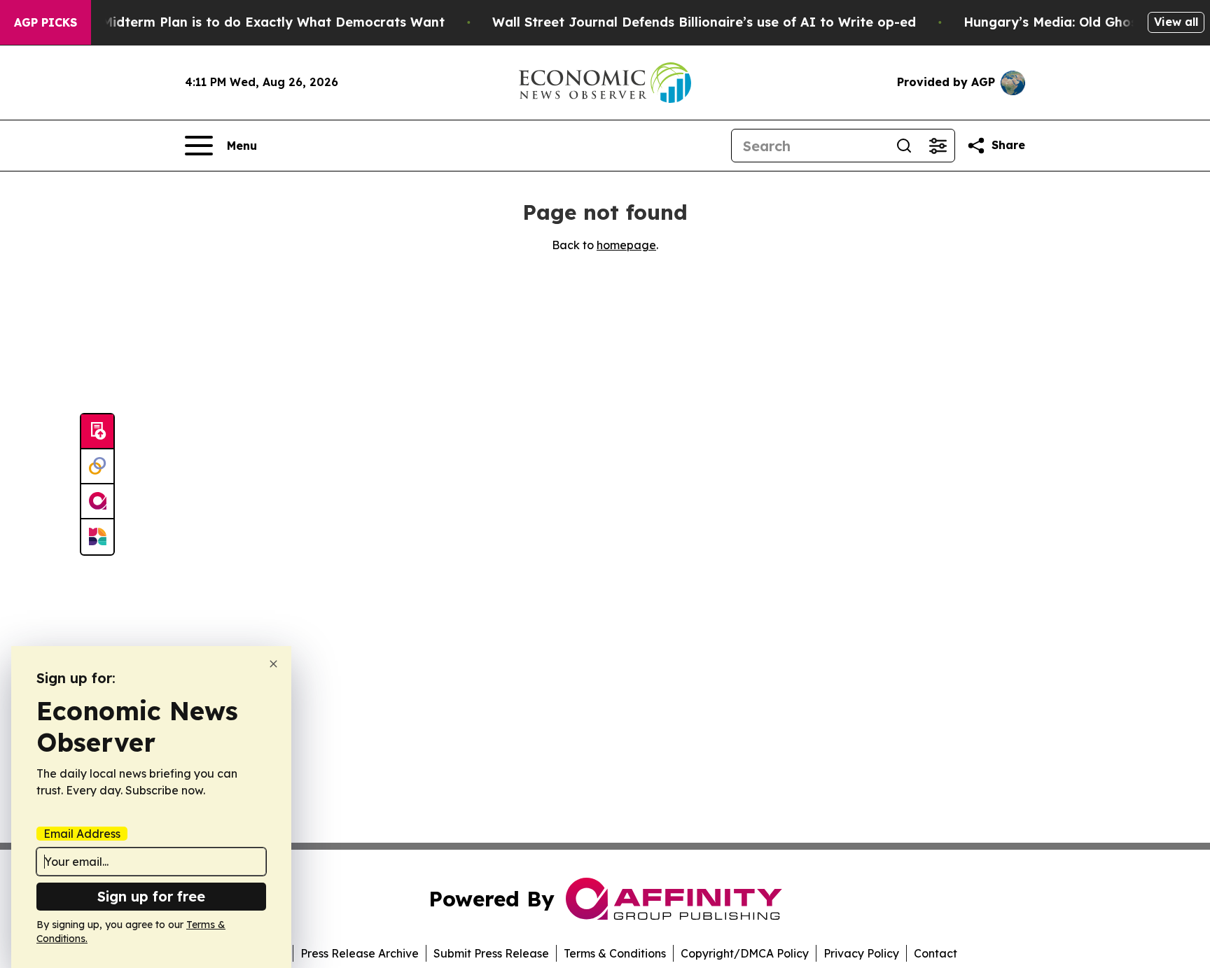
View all (1176, 22)
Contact (935, 953)
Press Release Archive (359, 953)
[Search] (904, 145)
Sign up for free (151, 896)
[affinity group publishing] (97, 501)
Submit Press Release (491, 953)
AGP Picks (45, 22)
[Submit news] (97, 431)
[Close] (273, 664)
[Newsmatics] (97, 536)
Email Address (81, 834)
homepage (626, 245)
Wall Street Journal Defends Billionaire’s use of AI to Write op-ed (704, 22)
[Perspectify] (97, 466)
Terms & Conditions (615, 953)
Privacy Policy (861, 953)
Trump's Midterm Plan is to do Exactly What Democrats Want (246, 22)
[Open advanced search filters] (937, 145)
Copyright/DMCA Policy (745, 953)
